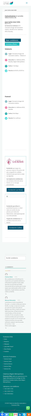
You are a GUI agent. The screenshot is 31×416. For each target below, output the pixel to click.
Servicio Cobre (8, 361)
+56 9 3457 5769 (8, 388)
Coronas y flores (11, 44)
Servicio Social (8, 359)
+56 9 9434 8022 (8, 393)
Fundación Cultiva (15, 228)
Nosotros (6, 341)
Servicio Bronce (8, 364)
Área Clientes (7, 349)
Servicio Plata (7, 366)
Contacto (6, 351)
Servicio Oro (7, 369)
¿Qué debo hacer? (8, 346)
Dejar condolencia (12, 40)
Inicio (5, 339)
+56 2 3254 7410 (8, 391)
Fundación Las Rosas (15, 190)
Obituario (6, 344)
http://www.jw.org (21, 325)
